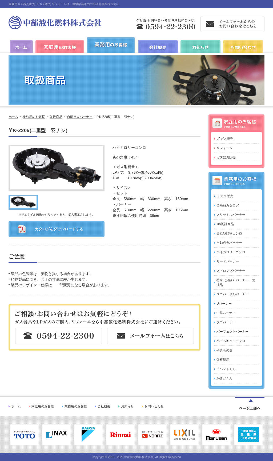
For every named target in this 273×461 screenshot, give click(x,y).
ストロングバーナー (230, 271)
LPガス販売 (224, 139)
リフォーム (224, 148)
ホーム (13, 117)
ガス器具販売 (226, 157)
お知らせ (127, 406)
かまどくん (224, 378)
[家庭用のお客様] (59, 53)
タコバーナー (226, 322)
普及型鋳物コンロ (229, 233)
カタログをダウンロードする (59, 229)
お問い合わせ (154, 406)
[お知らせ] (200, 53)
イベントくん (226, 369)
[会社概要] (158, 53)
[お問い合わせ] (243, 53)
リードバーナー (227, 261)
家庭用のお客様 (42, 406)
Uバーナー (224, 303)
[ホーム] (55, 27)
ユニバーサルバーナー (232, 294)
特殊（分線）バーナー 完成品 (235, 282)
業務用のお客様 (34, 117)
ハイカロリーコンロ (230, 252)
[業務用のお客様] (111, 50)
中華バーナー (226, 313)
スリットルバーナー (230, 215)
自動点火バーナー (80, 117)
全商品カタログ (227, 205)
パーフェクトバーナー (232, 331)
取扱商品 (56, 117)
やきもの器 (224, 350)
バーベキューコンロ (230, 341)
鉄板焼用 (222, 359)
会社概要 (104, 406)
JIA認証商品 (225, 224)
